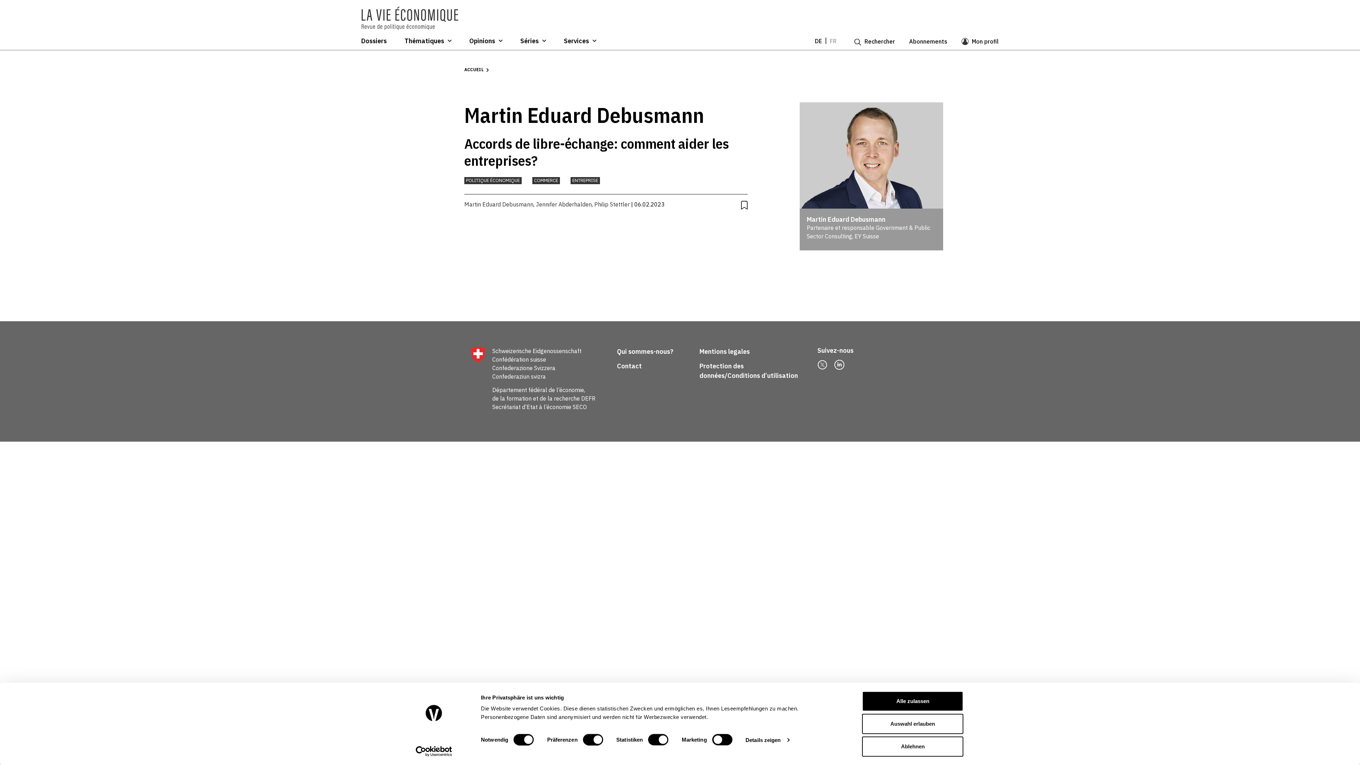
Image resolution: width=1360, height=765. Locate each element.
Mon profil (985, 41)
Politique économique (493, 180)
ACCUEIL (474, 69)
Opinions (482, 41)
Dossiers (374, 41)
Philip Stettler (612, 204)
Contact (629, 366)
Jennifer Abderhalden (564, 204)
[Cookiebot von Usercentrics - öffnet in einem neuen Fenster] (434, 751)
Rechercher (880, 41)
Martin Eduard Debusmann (498, 204)
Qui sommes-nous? (645, 351)
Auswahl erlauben (912, 724)
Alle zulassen (912, 701)
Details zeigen (763, 740)
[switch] (593, 739)
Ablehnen (913, 746)
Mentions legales (724, 351)
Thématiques (424, 41)
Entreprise (585, 180)
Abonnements (928, 41)
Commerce (546, 180)
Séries (529, 41)
